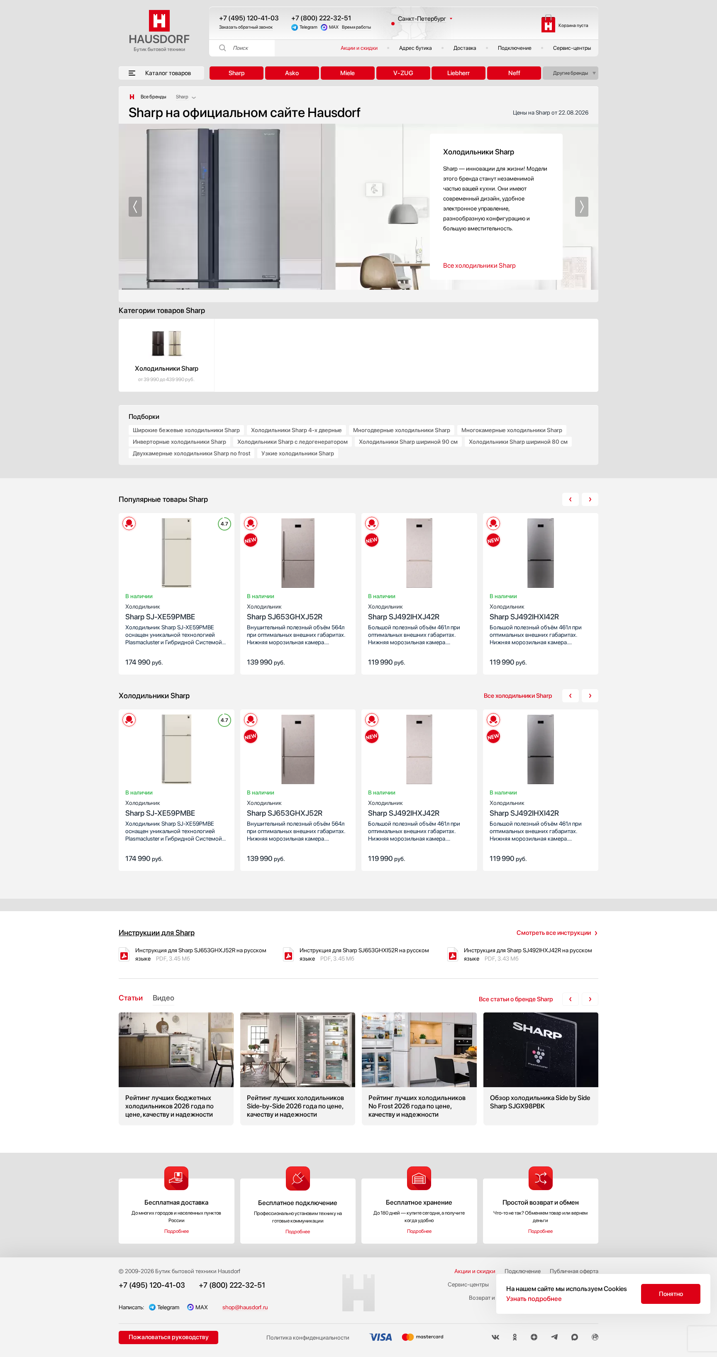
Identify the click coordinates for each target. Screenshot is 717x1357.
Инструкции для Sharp (157, 932)
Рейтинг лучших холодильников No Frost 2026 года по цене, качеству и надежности (419, 1068)
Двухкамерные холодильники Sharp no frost (191, 453)
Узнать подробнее (534, 1299)
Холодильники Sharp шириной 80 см (518, 441)
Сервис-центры (572, 48)
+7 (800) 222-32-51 (321, 18)
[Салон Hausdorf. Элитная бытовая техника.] (132, 96)
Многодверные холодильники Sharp (401, 430)
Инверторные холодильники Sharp (179, 441)
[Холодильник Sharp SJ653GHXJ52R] (298, 554)
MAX (334, 27)
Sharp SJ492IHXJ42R (403, 612)
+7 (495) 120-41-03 (249, 18)
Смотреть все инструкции (554, 932)
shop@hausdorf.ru (245, 1307)
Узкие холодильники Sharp (297, 453)
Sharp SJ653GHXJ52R (284, 612)
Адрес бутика (415, 48)
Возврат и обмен (491, 1297)
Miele (347, 73)
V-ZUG (403, 73)
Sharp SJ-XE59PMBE (160, 612)
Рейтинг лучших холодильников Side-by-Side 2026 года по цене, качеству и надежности (297, 1068)
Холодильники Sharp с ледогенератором (292, 441)
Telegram (308, 27)
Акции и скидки (359, 48)
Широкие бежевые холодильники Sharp (186, 430)
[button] (135, 207)
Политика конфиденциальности (307, 1337)
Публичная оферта (574, 1271)
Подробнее (176, 1231)
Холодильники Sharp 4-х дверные (296, 430)
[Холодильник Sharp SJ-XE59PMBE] (176, 554)
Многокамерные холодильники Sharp (511, 430)
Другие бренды (570, 73)
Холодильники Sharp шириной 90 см (408, 441)
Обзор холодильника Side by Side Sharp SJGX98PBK (540, 1068)
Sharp (236, 73)
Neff (514, 73)
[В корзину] (219, 661)
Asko (292, 73)
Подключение (515, 48)
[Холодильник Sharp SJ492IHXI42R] (541, 554)
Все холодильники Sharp (479, 265)
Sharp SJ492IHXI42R (524, 612)
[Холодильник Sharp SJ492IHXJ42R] (419, 554)
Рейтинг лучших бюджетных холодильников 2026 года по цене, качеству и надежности (176, 1068)
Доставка (465, 48)
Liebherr (458, 73)
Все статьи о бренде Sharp (516, 999)
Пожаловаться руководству (169, 1337)
